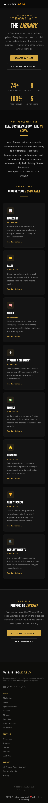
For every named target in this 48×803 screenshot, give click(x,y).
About (15, 767)
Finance (6, 711)
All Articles (7, 728)
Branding (7, 719)
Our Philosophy (24, 641)
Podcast (6, 752)
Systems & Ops (10, 706)
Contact (22, 767)
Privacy (6, 775)
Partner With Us (10, 771)
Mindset (6, 715)
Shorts (6, 747)
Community (8, 739)
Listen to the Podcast (24, 66)
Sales (5, 702)
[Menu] (41, 4)
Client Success (9, 723)
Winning (17, 672)
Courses (6, 743)
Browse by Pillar (24, 58)
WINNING (15, 4)
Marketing (7, 698)
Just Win (7, 756)
